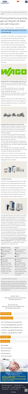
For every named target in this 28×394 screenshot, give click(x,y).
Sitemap (13, 392)
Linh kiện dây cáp (15, 387)
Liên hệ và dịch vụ (14, 389)
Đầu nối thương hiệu (7, 385)
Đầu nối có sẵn (6, 387)
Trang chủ (15, 12)
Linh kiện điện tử (18, 385)
